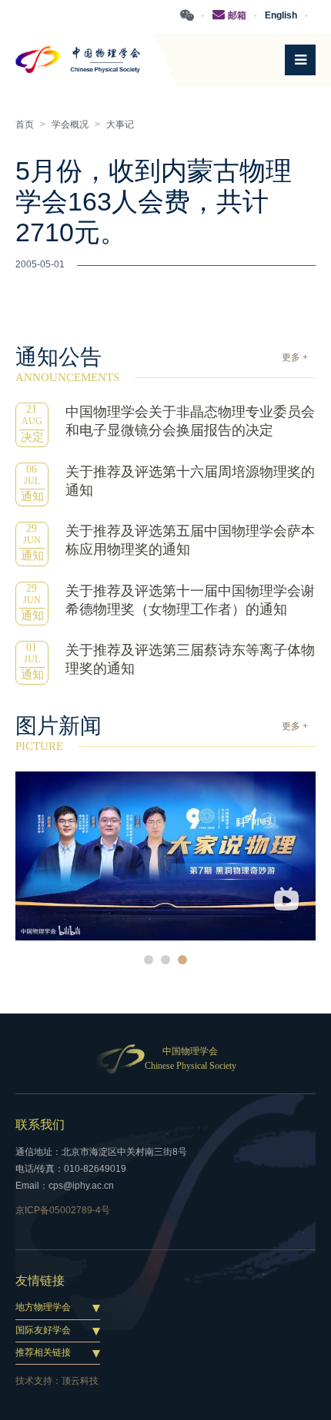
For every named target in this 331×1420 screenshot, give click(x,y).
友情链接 (40, 1280)
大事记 (120, 124)
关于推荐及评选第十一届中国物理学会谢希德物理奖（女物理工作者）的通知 (190, 600)
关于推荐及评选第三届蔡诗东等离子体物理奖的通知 (190, 659)
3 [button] (182, 959)
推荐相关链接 (43, 1352)
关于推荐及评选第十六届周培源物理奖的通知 (190, 481)
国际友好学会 (43, 1330)
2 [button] (165, 959)
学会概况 (70, 124)
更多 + (295, 357)
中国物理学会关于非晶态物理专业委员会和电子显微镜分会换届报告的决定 (190, 421)
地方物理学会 (43, 1307)
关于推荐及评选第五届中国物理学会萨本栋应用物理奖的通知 (190, 540)
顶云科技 (80, 1380)
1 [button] (148, 959)
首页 (24, 124)
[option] (165, 855)
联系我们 (40, 1124)
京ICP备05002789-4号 (62, 1210)
